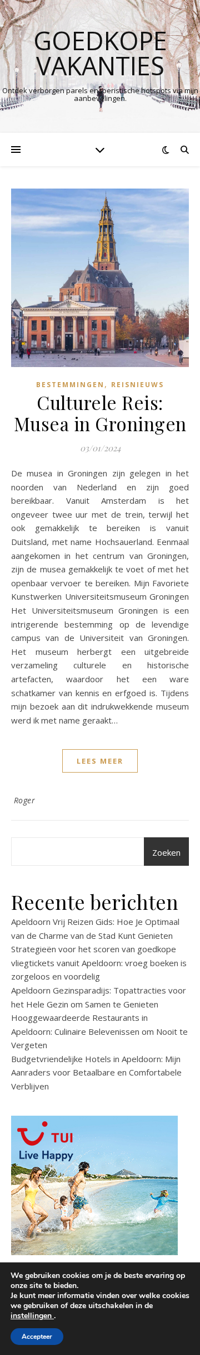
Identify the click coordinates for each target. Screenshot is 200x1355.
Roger (25, 800)
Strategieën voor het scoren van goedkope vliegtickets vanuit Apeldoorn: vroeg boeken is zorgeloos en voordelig (99, 962)
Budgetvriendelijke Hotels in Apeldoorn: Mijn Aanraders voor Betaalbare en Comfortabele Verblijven (96, 1072)
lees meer (100, 761)
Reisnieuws (137, 384)
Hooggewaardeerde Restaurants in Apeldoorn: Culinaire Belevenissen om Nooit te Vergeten (99, 1031)
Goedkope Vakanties (100, 53)
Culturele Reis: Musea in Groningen (100, 413)
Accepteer (37, 1336)
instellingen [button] (32, 1315)
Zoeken (166, 852)
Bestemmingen (70, 384)
